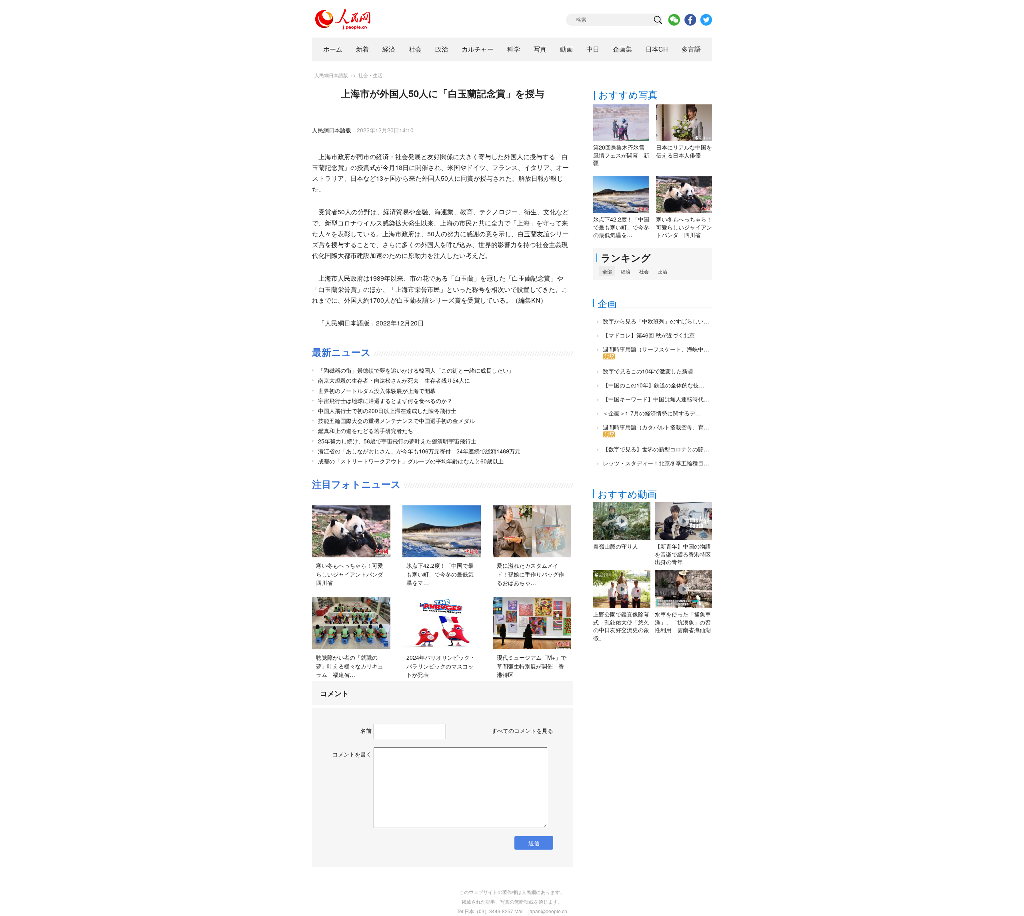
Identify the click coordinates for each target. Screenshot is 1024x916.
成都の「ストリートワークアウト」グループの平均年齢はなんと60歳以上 (411, 461)
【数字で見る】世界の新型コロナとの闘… (656, 449)
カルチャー (478, 49)
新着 (362, 49)
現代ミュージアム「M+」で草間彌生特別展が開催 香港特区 (531, 666)
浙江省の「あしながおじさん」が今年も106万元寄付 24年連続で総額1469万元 (419, 451)
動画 (566, 49)
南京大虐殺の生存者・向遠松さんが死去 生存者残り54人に (394, 380)
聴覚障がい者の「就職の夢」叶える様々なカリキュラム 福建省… (349, 666)
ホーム (332, 49)
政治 (441, 49)
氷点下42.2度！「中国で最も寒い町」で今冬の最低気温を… (621, 227)
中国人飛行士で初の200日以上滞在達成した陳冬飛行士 (387, 411)
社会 (415, 49)
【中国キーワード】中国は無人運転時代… (656, 399)
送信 (534, 843)
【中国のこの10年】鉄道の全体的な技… (653, 385)
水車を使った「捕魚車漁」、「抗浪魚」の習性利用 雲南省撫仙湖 (683, 622)
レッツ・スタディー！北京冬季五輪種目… (656, 463)
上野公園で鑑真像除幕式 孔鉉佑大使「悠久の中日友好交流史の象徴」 (621, 626)
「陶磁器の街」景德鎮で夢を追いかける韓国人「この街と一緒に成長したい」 (416, 370)
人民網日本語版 (331, 75)
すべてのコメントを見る (522, 730)
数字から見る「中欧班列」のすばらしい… (656, 321)
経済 (388, 49)
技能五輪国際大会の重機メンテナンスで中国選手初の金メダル (396, 421)
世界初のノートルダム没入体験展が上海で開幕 (377, 391)
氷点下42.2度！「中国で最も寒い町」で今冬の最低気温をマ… (440, 574)
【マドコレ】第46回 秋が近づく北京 (649, 335)
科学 (513, 49)
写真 (540, 49)
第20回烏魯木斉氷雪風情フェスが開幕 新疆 (621, 155)
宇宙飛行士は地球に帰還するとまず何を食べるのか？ (385, 401)
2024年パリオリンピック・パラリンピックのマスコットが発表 (440, 666)
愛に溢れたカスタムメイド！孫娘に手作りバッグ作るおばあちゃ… (530, 574)
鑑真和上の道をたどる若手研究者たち (365, 431)
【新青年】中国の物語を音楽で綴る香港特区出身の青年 (683, 554)
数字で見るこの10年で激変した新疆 (648, 371)
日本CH (657, 49)
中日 (592, 49)
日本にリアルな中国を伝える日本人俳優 (684, 151)
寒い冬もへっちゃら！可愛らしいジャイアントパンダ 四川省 (352, 574)
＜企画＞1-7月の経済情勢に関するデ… (652, 413)
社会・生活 (370, 75)
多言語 (691, 49)
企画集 (622, 49)
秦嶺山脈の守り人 (615, 546)
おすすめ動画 (627, 494)
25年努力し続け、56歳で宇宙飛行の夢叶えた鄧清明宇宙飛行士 (397, 441)
